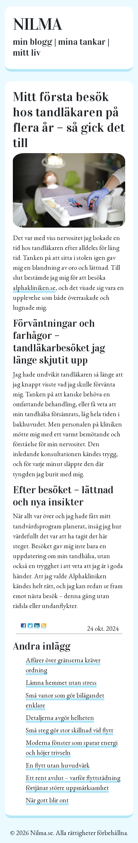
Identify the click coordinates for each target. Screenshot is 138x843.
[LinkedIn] (36, 625)
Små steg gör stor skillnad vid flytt (69, 730)
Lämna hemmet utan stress (61, 682)
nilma (37, 24)
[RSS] (43, 625)
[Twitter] (30, 625)
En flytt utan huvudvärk (58, 765)
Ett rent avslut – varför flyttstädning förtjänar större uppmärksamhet (73, 782)
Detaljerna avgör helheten (60, 717)
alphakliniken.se (34, 287)
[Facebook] (23, 625)
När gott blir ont (47, 800)
